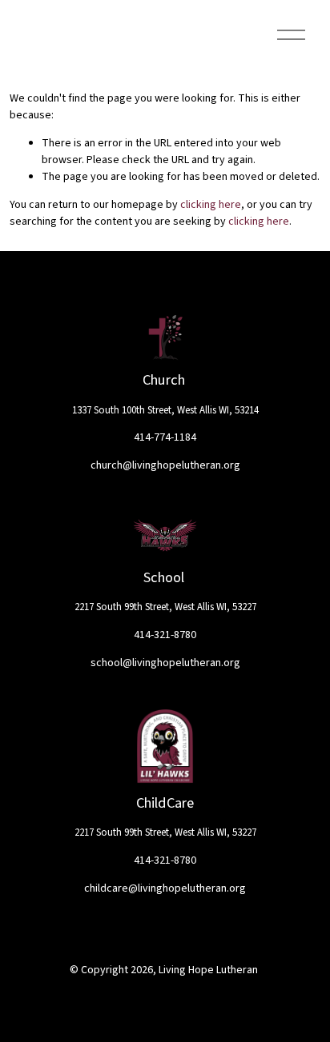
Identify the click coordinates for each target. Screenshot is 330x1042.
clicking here (210, 205)
